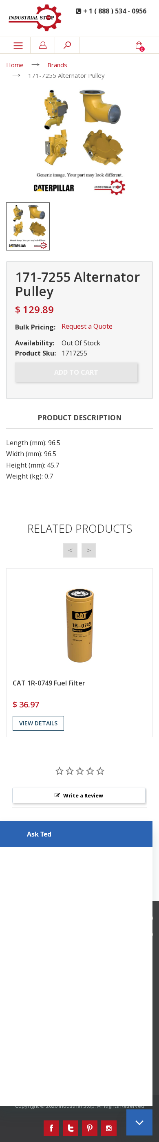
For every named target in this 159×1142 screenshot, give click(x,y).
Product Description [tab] (80, 417)
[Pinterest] (89, 1128)
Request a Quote (87, 326)
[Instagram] (109, 1128)
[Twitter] (70, 1128)
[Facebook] (51, 1128)
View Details (38, 723)
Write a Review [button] (83, 795)
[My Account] (42, 45)
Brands (57, 65)
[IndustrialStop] (35, 18)
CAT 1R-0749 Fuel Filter (49, 683)
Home (15, 65)
